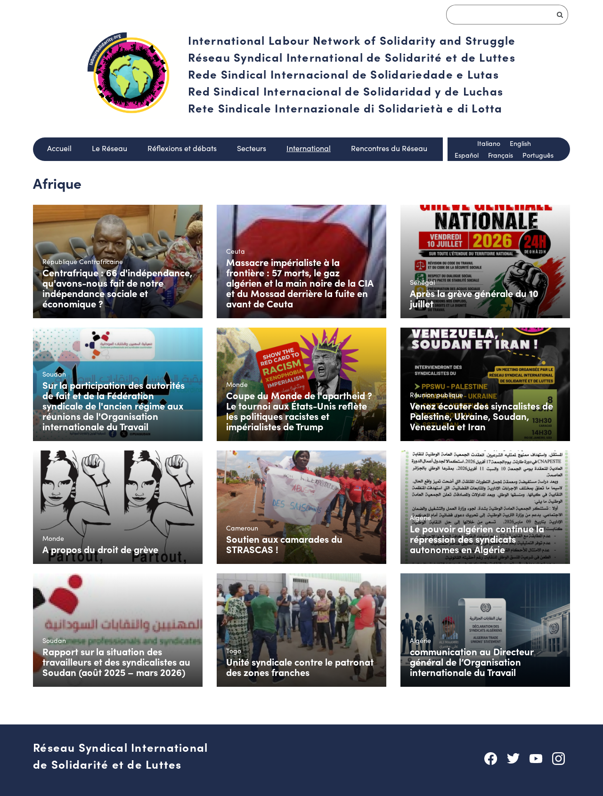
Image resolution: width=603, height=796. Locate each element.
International (308, 148)
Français (500, 155)
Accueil (59, 148)
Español (467, 155)
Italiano (488, 143)
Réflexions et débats (182, 148)
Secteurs (251, 148)
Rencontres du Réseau (389, 148)
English (520, 143)
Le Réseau (109, 148)
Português (538, 155)
